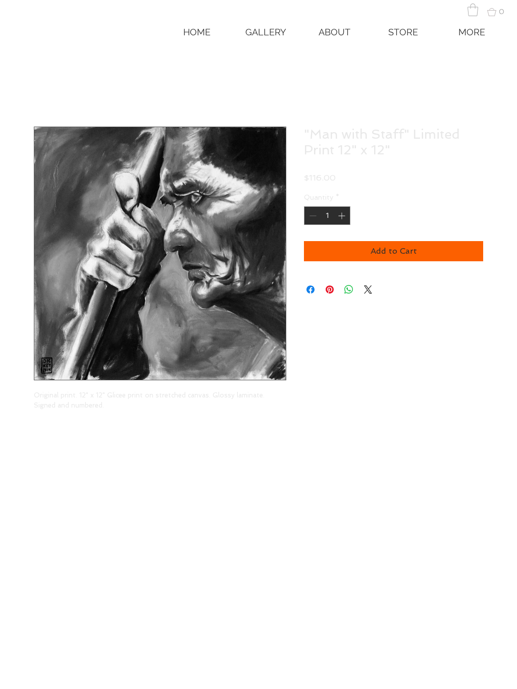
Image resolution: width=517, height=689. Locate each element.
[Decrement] (311, 215)
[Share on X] (368, 289)
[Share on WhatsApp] (349, 289)
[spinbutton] (327, 215)
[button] (473, 10)
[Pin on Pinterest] (330, 289)
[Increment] (342, 215)
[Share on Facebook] (310, 289)
